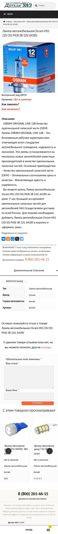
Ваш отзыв (12, 363)
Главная (9, 22)
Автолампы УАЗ (19, 22)
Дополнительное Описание (29, 270)
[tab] (29, 271)
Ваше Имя (12, 390)
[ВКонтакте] (3, 239)
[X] (17, 239)
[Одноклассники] (8, 239)
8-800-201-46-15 (37, 260)
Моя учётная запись (9, 530)
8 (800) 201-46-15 (33, 494)
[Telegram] (22, 239)
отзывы (46, 347)
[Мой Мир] (13, 239)
